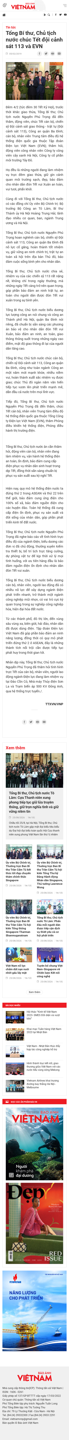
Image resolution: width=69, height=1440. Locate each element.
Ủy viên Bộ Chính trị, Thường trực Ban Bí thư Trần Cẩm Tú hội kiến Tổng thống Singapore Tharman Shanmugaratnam (18, 926)
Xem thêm (15, 748)
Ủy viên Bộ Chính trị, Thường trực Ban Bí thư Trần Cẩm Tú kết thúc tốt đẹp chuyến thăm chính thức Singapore (18, 871)
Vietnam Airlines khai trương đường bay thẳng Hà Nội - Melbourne (43, 1084)
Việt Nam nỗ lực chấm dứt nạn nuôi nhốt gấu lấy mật (17, 969)
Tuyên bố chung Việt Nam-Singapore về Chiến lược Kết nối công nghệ (50, 971)
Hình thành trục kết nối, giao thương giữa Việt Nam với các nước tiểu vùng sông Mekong (43, 1067)
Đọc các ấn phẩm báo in (24, 1102)
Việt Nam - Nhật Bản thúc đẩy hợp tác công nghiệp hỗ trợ (43, 1048)
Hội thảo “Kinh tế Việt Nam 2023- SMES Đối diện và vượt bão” (43, 1015)
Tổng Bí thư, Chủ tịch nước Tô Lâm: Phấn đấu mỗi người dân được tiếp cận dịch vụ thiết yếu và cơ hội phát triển (50, 926)
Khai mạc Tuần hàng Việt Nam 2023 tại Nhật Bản (44, 1030)
